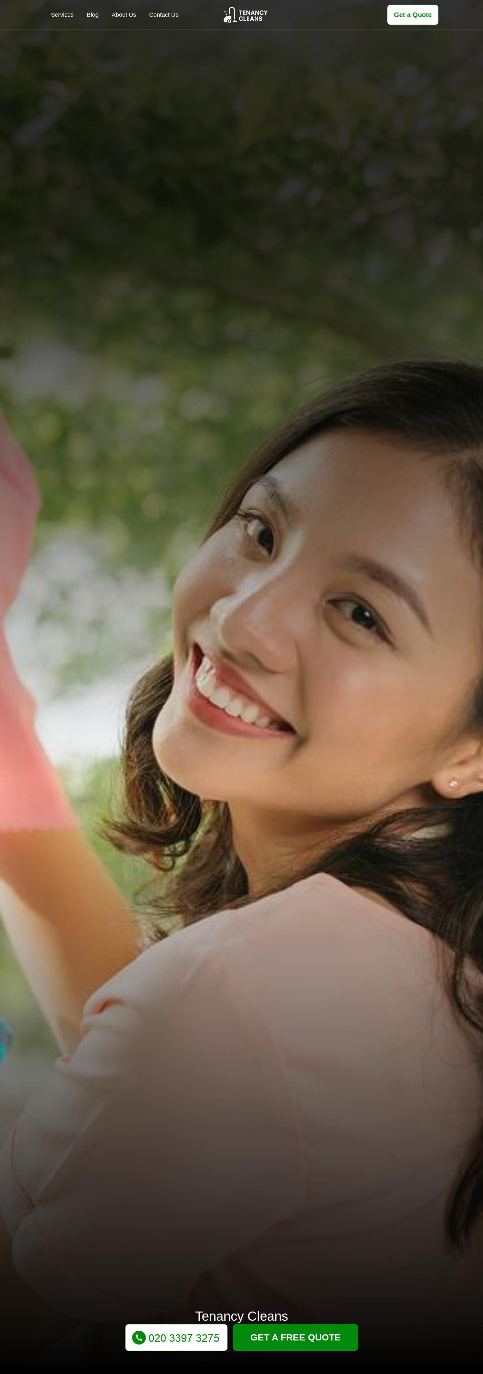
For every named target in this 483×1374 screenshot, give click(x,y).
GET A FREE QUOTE (295, 1337)
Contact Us (163, 15)
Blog (93, 15)
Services (62, 15)
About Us (124, 15)
